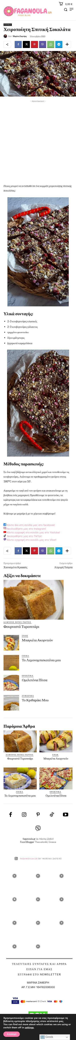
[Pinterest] (34, 44)
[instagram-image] (14, 875)
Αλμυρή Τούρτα (63, 567)
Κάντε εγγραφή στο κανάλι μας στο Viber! (31, 539)
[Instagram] (24, 815)
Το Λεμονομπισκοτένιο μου (41, 660)
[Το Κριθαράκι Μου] (11, 703)
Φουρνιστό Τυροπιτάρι (21, 626)
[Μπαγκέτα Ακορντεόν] (11, 643)
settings (29, 1027)
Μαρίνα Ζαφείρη (20, 36)
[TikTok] (52, 815)
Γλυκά (7, 25)
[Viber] (42, 44)
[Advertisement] (38, 141)
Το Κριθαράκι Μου (35, 700)
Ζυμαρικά (28, 696)
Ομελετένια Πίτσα (34, 680)
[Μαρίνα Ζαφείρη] (6, 36)
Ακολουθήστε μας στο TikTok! (24, 536)
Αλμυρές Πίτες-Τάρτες (17, 622)
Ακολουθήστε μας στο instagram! (26, 528)
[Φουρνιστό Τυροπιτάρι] (34, 599)
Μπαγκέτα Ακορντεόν (37, 640)
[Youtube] (65, 815)
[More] (67, 44)
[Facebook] (18, 44)
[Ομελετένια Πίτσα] (11, 682)
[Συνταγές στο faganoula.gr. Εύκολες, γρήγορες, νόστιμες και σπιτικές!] (28, 11)
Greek (49, 1036)
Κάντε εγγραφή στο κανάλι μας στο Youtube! (33, 532)
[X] (26, 44)
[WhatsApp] (50, 44)
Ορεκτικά (27, 676)
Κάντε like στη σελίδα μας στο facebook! (30, 524)
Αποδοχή (11, 1034)
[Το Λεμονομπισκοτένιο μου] (11, 662)
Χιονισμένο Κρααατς (15, 567)
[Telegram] (58, 44)
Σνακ (25, 636)
